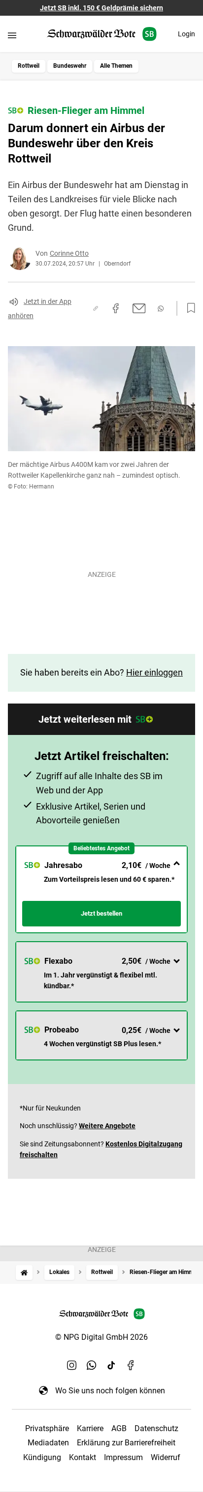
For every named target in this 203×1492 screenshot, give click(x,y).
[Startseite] (24, 1272)
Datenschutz (156, 1428)
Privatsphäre (47, 1428)
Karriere (90, 1428)
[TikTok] (111, 1365)
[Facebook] (131, 1365)
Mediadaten (48, 1442)
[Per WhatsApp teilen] (161, 308)
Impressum (123, 1457)
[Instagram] (72, 1365)
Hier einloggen (154, 672)
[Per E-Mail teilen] (139, 308)
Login (186, 34)
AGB (119, 1428)
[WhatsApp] (92, 1365)
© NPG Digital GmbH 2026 (101, 1337)
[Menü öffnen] (12, 35)
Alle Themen (116, 65)
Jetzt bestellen (101, 913)
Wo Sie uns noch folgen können (110, 1390)
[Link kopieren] (95, 308)
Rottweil (28, 65)
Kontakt (82, 1457)
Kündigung (42, 1457)
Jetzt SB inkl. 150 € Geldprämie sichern (101, 8)
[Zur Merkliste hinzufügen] (188, 308)
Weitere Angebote (107, 1126)
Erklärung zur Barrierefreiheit (126, 1442)
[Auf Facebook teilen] (116, 308)
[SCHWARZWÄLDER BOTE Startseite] (102, 34)
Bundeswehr (69, 65)
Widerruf (165, 1457)
